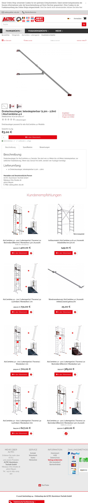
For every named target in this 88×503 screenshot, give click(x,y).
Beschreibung (10, 147)
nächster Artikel (81, 40)
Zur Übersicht (7, 40)
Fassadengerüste (37, 31)
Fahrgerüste (13, 31)
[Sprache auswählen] (69, 18)
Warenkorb (33, 455)
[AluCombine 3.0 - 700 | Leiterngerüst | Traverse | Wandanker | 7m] (22, 341)
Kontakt (33, 453)
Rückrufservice (30, 12)
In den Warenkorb (33, 137)
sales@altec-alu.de (12, 12)
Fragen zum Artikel (68, 117)
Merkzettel (33, 460)
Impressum (55, 453)
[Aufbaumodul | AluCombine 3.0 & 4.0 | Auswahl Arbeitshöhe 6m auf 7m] (66, 220)
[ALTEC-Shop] (23, 19)
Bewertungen (45, 147)
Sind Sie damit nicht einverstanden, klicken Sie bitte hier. (61, 7)
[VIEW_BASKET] (84, 18)
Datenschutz (55, 458)
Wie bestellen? (55, 462)
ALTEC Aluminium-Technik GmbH (59, 496)
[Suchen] (84, 24)
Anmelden (77, 18)
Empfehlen (65, 113)
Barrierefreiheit (55, 464)
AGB (55, 455)
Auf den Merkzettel (68, 115)
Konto (33, 458)
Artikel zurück (28, 40)
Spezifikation (27, 147)
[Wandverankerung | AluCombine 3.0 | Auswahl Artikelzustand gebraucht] (66, 279)
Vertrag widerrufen (55, 460)
